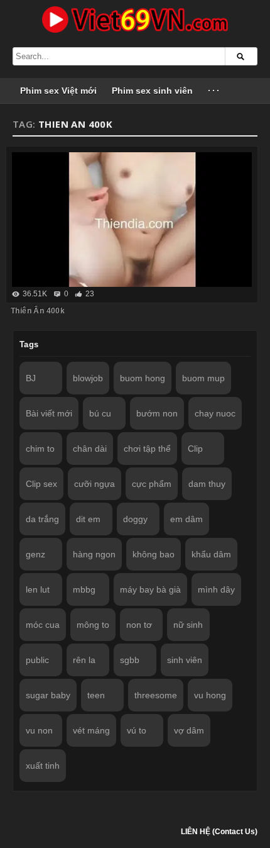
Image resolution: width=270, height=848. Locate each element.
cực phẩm (151, 484)
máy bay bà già (150, 589)
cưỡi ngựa (94, 484)
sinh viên (184, 660)
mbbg (84, 589)
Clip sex (41, 484)
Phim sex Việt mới (58, 91)
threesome (155, 695)
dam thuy (206, 484)
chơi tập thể (147, 449)
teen (96, 695)
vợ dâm (189, 730)
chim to (40, 449)
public (37, 660)
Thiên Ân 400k (38, 310)
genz (35, 554)
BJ (31, 378)
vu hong (210, 695)
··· (214, 91)
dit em (88, 519)
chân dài (90, 449)
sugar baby (48, 695)
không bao (153, 554)
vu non (39, 730)
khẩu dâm (211, 554)
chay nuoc (215, 413)
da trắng (42, 519)
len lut (38, 589)
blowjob (88, 378)
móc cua (43, 625)
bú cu (100, 413)
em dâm (186, 519)
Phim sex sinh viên (152, 91)
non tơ (139, 625)
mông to (93, 625)
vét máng (91, 730)
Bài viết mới (49, 413)
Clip (195, 449)
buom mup (203, 378)
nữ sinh (188, 625)
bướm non (157, 413)
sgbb (129, 660)
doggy (135, 519)
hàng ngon (94, 554)
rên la (84, 660)
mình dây (216, 589)
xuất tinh (43, 766)
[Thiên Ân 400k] (132, 219)
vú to (136, 730)
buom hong (142, 378)
